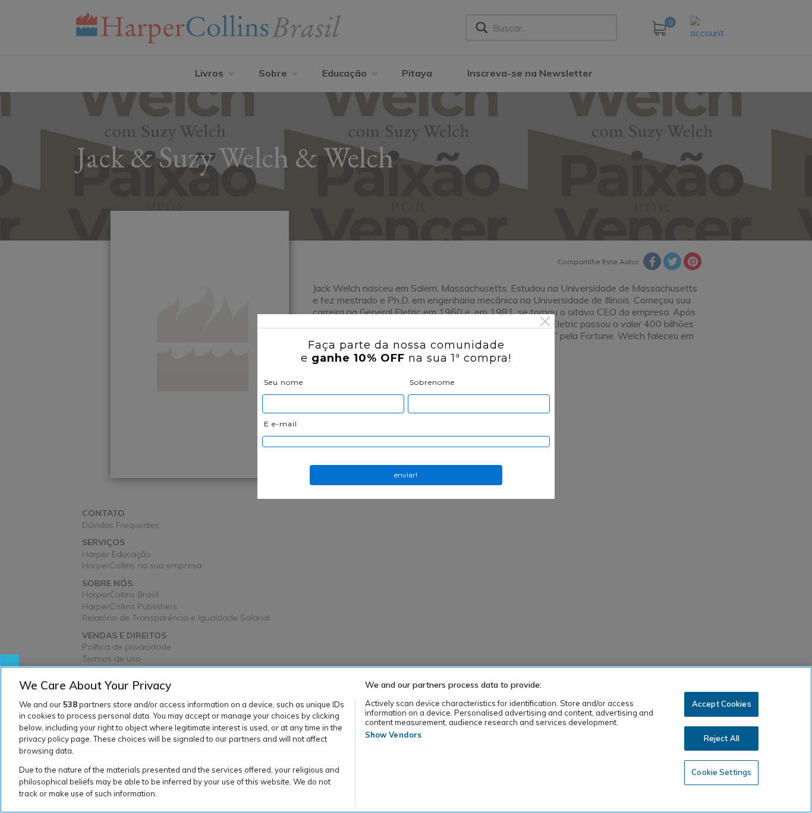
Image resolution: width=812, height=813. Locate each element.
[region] (406, 739)
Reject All (721, 738)
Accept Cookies (721, 704)
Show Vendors (393, 734)
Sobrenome (432, 382)
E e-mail (280, 423)
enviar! (405, 474)
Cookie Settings (721, 772)
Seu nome (283, 382)
